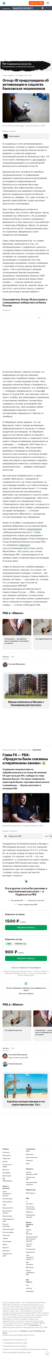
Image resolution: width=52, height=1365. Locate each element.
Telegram (29, 1160)
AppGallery (30, 1291)
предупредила (34, 528)
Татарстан (6, 1235)
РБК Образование (7, 1180)
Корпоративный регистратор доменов (30, 1239)
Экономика (6, 1155)
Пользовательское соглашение (15, 1345)
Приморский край (7, 1254)
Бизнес (5, 1161)
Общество (7, 310)
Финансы (6, 1169)
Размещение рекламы (30, 1216)
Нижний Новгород (6, 1225)
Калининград (7, 1216)
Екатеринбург (8, 1198)
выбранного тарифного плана (15, 973)
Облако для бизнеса (29, 1232)
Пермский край (8, 1229)
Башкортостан (8, 1208)
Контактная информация (30, 1208)
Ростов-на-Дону (8, 1232)
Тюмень (5, 1238)
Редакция (29, 1212)
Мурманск (6, 1250)
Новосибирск (7, 1201)
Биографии (6, 1172)
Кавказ (5, 1244)
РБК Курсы (30, 1267)
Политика (6, 1152)
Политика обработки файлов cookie (17, 1352)
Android (29, 1288)
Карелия (6, 1247)
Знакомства (30, 1252)
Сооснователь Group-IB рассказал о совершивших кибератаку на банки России (25, 302)
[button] (26, 66)
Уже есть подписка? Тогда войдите (26, 967)
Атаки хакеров (8, 75)
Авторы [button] (6, 656)
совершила (24, 544)
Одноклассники (31, 1157)
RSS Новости (31, 1193)
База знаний (7, 1176)
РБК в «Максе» (13, 613)
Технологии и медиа (7, 1165)
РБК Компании (29, 1263)
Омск (4, 1205)
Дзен (28, 1163)
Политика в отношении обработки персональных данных (25, 1349)
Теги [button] (13, 656)
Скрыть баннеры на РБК (31, 1173)
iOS (27, 1285)
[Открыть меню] (47, 3)
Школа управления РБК (30, 1272)
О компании (29, 1202)
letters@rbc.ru (36, 1325)
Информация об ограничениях (15, 1339)
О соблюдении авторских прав (15, 1342)
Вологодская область (7, 1212)
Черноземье (7, 1241)
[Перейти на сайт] (26, 66)
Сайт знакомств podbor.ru (29, 1257)
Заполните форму (26, 993)
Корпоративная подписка (31, 1183)
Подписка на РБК (30, 1178)
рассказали (38, 159)
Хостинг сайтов (29, 1245)
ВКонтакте (29, 1154)
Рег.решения (30, 1249)
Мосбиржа (24, 1330)
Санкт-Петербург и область (7, 1193)
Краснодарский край (8, 1220)
